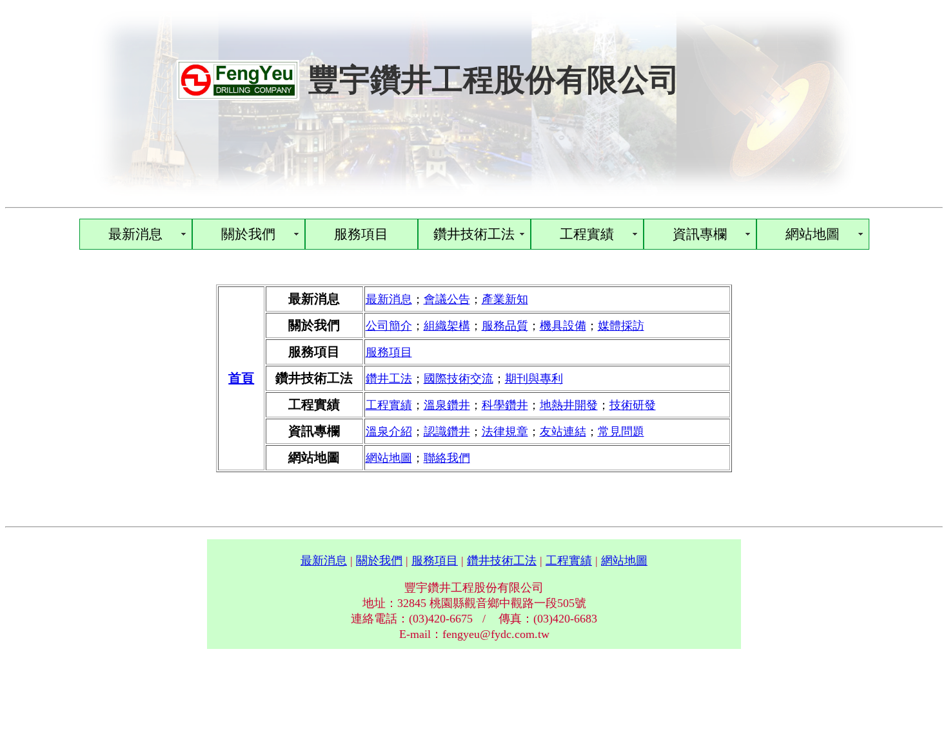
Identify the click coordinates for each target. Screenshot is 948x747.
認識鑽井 (447, 431)
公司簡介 (389, 325)
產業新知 (505, 299)
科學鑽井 (505, 405)
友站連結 (563, 431)
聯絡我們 (447, 458)
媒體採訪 (621, 325)
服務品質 (505, 325)
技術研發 (632, 405)
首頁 (241, 378)
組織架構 (447, 325)
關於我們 (248, 234)
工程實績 (587, 234)
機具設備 (563, 325)
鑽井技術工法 (474, 234)
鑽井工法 (389, 378)
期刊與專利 (534, 378)
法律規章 (505, 431)
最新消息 (135, 234)
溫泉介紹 (389, 431)
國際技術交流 (458, 378)
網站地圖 (812, 234)
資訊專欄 (700, 234)
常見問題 (621, 431)
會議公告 (447, 299)
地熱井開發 (569, 405)
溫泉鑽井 (447, 405)
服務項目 (361, 234)
